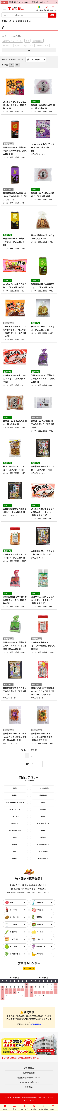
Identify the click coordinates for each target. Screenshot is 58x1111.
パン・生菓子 (43, 788)
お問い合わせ (29, 1072)
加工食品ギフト (43, 823)
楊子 (27, 40)
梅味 (11, 902)
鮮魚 (43, 830)
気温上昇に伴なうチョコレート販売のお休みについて (28, 2)
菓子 (15, 788)
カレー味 (40, 939)
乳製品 (43, 837)
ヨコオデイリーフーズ (12, 40)
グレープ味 (40, 946)
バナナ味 (40, 953)
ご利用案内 (36, 1024)
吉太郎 (17, 45)
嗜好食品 (14, 823)
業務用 (15, 858)
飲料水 (15, 795)
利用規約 (29, 1087)
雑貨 (15, 851)
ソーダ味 (40, 902)
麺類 (43, 802)
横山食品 (7, 45)
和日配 (15, 844)
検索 (52, 15)
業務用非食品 (43, 858)
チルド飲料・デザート (15, 802)
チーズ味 (40, 931)
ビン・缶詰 (15, 816)
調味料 (43, 809)
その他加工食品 (14, 830)
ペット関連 (43, 851)
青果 (15, 837)
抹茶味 (39, 917)
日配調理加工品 (43, 844)
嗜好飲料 (43, 795)
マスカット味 (15, 953)
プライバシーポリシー (29, 1082)
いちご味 (40, 909)
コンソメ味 (14, 939)
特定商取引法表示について (29, 1077)
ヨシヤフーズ (42, 45)
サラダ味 (40, 924)
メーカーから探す (15, 21)
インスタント (14, 809)
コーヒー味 (14, 917)
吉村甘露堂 (28, 45)
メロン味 (13, 946)
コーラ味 (13, 909)
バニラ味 (13, 924)
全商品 (4, 21)
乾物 (43, 816)
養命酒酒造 (37, 40)
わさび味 (13, 931)
